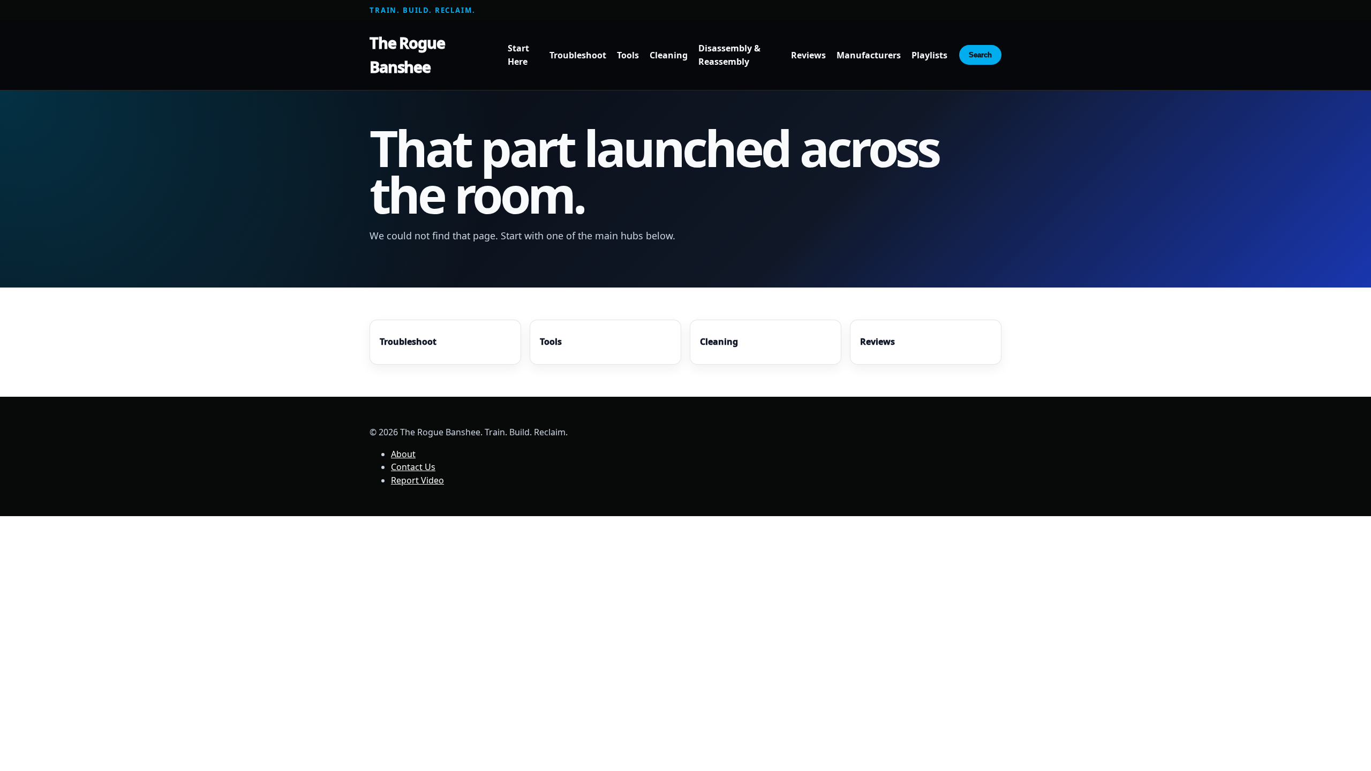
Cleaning (669, 55)
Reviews (808, 55)
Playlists (929, 55)
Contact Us (413, 467)
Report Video (417, 480)
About (403, 454)
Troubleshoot (577, 55)
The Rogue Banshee (407, 54)
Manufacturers (869, 55)
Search (980, 55)
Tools (628, 55)
